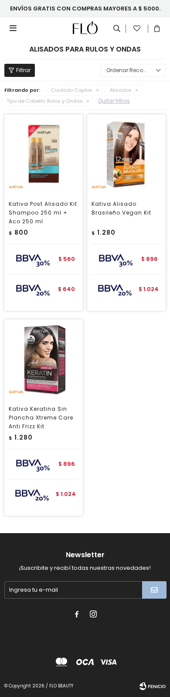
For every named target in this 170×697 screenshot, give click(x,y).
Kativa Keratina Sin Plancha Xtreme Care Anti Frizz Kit (41, 417)
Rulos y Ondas (45, 100)
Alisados (121, 90)
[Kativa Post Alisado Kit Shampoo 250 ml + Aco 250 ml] (43, 153)
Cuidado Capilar (71, 90)
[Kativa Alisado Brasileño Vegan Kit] (126, 153)
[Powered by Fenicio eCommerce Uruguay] (152, 686)
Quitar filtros (114, 100)
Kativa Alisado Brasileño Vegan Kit (121, 208)
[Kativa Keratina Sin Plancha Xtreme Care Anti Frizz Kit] (43, 358)
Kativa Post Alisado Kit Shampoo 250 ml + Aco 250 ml (43, 212)
